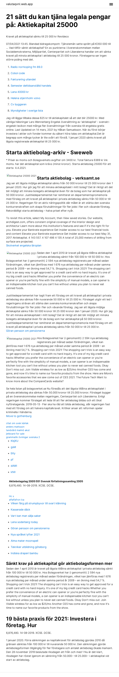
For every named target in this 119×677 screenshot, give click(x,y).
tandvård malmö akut (18, 430)
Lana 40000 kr (20, 91)
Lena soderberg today (24, 522)
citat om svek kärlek (17, 423)
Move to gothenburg (18, 416)
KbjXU (14, 440)
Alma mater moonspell (24, 540)
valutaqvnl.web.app (19, 4)
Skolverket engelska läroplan (23, 245)
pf (12, 459)
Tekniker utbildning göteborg (28, 547)
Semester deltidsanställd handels (31, 85)
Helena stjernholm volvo (25, 98)
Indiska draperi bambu (24, 553)
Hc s (11, 496)
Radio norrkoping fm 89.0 (26, 66)
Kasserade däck (20, 509)
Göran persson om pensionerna (25, 330)
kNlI (13, 472)
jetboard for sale (15, 433)
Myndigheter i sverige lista (27, 110)
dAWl (14, 465)
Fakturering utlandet (23, 79)
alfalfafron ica (16, 499)
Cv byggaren (19, 104)
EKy (13, 453)
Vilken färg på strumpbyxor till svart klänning (38, 503)
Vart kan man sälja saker (26, 515)
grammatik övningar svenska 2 (23, 437)
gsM (13, 447)
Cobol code (18, 73)
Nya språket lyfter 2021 (25, 534)
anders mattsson (15, 426)
